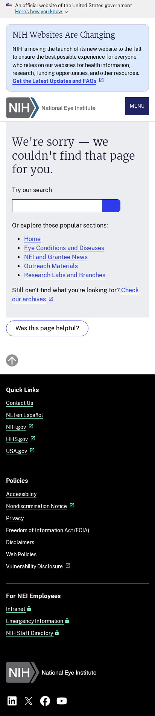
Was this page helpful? (47, 328)
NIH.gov (16, 427)
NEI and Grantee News (56, 257)
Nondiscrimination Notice (36, 506)
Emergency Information (35, 621)
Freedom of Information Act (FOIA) (47, 530)
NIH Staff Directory (30, 633)
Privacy (15, 518)
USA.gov (16, 451)
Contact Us (19, 403)
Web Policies (21, 554)
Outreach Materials (51, 266)
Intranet (16, 609)
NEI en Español (24, 415)
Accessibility (21, 494)
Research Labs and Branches (64, 275)
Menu (137, 106)
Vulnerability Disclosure (34, 566)
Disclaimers (20, 542)
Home (32, 239)
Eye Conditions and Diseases (64, 248)
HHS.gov (17, 439)
